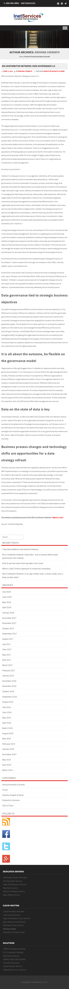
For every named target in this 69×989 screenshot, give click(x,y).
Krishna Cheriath (47, 52)
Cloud (5, 790)
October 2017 (8, 628)
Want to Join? (58, 517)
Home (21, 57)
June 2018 (7, 597)
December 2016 (9, 681)
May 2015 (6, 739)
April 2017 (6, 660)
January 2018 (8, 613)
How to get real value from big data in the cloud (22, 563)
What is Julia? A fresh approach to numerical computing (26, 569)
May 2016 (6, 718)
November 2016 (9, 686)
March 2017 (7, 665)
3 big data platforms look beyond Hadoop (20, 549)
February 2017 (8, 670)
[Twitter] (65, 3)
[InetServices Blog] (34, 17)
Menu (34, 28)
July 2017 (6, 644)
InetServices (28, 3)
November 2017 (9, 623)
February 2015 (8, 744)
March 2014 (7, 770)
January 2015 (8, 749)
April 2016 (6, 723)
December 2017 (9, 618)
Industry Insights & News (54, 71)
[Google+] (57, 3)
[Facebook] (61, 3)
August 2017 (7, 639)
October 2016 (8, 691)
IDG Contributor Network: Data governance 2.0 (28, 66)
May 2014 (6, 760)
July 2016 (6, 707)
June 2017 (7, 649)
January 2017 (8, 676)
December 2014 (9, 754)
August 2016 (7, 702)
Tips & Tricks (7, 806)
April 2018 (6, 607)
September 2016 (9, 697)
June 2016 (7, 712)
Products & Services (11, 800)
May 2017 (6, 655)
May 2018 (6, 602)
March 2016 (7, 728)
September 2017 (9, 634)
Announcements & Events (13, 785)
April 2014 (6, 765)
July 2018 (6, 592)
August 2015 (7, 733)
